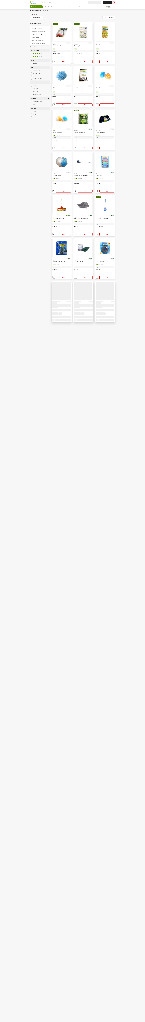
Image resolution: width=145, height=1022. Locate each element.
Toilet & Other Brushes (37, 40)
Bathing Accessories (37, 28)
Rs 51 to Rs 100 (37, 73)
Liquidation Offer (37, 101)
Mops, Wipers (35, 37)
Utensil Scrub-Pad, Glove (38, 43)
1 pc (34, 117)
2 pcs (34, 114)
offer (34, 104)
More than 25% (37, 94)
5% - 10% (35, 86)
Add (63, 61)
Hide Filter (37, 17)
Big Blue (35, 63)
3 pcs (34, 111)
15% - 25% (35, 91)
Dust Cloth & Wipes (37, 34)
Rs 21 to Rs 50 (36, 70)
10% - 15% (35, 89)
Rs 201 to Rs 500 (37, 79)
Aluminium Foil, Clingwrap (39, 31)
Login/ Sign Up (107, 2)
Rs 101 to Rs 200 (37, 76)
